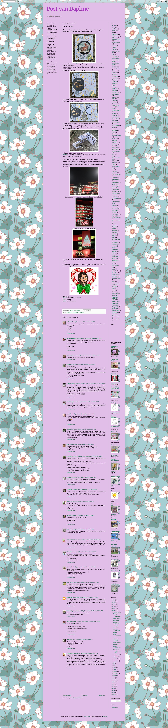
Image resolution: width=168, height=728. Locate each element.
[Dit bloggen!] (85, 310)
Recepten (114, 226)
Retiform (114, 235)
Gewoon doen (114, 559)
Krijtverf (114, 161)
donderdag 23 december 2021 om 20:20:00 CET (87, 539)
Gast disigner (115, 94)
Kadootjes (114, 142)
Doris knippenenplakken (73, 611)
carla (68, 321)
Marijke (69, 429)
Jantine (69, 567)
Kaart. (113, 132)
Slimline (114, 253)
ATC (113, 32)
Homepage (85, 695)
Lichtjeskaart (115, 166)
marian (69, 477)
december (116, 612)
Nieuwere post (67, 695)
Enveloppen (115, 76)
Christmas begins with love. (117, 651)
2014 (113, 690)
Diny (68, 444)
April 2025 (119, 523)
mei (114, 667)
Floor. (113, 87)
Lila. (113, 169)
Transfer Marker (116, 278)
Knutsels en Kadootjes (114, 416)
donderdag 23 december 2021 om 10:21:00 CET (87, 355)
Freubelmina (70, 653)
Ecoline (114, 74)
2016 (113, 686)
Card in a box (115, 51)
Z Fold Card (115, 312)
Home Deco (115, 115)
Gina (68, 529)
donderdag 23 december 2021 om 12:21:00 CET (83, 429)
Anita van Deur (71, 355)
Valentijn (114, 286)
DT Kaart (114, 72)
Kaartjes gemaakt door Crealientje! (115, 461)
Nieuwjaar (114, 196)
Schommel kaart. (116, 239)
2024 (113, 604)
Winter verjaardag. (117, 647)
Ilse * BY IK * (70, 582)
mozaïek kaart (116, 191)
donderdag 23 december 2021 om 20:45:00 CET (83, 567)
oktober (115, 657)
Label (113, 164)
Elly (68, 501)
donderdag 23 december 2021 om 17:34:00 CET (81, 501)
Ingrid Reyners (71, 539)
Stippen (119, 587)
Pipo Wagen (115, 214)
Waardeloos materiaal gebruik (115, 298)
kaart (113, 127)
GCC (64, 299)
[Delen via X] (87, 310)
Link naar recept (116, 174)
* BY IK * (113, 519)
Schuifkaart (115, 244)
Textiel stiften (115, 271)
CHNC (64, 301)
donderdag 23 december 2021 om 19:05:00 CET (82, 515)
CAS (113, 53)
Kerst (113, 146)
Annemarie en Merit (72, 456)
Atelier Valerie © (115, 571)
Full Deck (114, 90)
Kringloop (114, 162)
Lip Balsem (115, 177)
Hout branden (115, 117)
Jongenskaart (115, 125)
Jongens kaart (115, 122)
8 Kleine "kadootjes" (117, 629)
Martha (78, 64)
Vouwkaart (81, 312)
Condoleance (115, 58)
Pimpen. (114, 212)
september (116, 659)
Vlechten (114, 292)
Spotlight (114, 258)
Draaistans (69, 312)
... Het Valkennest (115, 531)
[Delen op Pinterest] (90, 310)
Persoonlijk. (115, 210)
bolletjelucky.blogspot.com (73, 383)
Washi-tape (115, 303)
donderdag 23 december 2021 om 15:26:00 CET (90, 456)
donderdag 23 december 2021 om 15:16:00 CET (82, 444)
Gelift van (114, 100)
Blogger (105, 716)
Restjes (114, 234)
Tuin (113, 281)
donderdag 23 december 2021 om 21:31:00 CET (86, 582)
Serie (113, 247)
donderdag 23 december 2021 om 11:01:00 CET (93, 383)
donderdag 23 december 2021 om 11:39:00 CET (82, 414)
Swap (113, 264)
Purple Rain (116, 620)
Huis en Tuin (115, 118)
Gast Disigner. (117, 618)
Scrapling (114, 246)
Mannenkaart (115, 179)
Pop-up (114, 216)
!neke (68, 639)
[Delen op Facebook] (88, 310)
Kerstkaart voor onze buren (116, 624)
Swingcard (115, 265)
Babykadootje (115, 36)
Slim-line (114, 251)
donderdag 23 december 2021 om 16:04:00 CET (85, 489)
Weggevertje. (115, 308)
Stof (113, 262)
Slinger (114, 255)
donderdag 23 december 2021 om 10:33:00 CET (83, 364)
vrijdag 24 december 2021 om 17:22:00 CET (81, 639)
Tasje (113, 269)
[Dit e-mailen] (83, 310)
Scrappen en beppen (114, 347)
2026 (113, 600)
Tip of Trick (115, 274)
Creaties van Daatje (114, 360)
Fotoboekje (115, 88)
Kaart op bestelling (114, 129)
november (116, 654)
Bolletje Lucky (114, 374)
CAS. (113, 54)
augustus (115, 661)
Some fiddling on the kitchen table (115, 388)
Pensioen (114, 207)
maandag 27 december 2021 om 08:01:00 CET (86, 653)
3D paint (114, 25)
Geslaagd (114, 102)
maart (115, 671)
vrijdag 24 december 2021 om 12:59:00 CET (91, 611)
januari (115, 675)
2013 (113, 692)
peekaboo (114, 205)
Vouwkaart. (115, 295)
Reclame (114, 228)
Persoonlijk (115, 208)
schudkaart (115, 242)
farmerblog (70, 597)
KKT (113, 154)
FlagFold (114, 81)
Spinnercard (115, 256)
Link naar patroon (114, 172)
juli (114, 663)
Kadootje (114, 140)
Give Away (114, 103)
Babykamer (115, 38)
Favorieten (115, 78)
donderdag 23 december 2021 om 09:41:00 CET (82, 321)
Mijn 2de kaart (117, 642)
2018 (113, 682)
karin (68, 414)
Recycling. (114, 232)
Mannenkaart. (115, 182)
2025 (113, 602)
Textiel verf (115, 272)
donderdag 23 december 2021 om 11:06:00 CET (87, 401)
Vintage (114, 290)
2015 (113, 688)
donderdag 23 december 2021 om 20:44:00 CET (83, 552)
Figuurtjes (114, 79)
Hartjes (114, 113)
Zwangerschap (116, 315)
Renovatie (119, 562)
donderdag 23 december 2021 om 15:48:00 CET (83, 477)
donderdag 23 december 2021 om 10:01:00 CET (89, 338)
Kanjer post (115, 144)
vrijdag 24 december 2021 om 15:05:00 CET (89, 621)
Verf (113, 288)
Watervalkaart (115, 305)
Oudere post (102, 695)
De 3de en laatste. (116, 639)
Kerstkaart (75, 312)
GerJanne (113, 491)
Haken (113, 108)
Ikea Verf (114, 120)
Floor (113, 85)
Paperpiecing (115, 201)
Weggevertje (115, 307)
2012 (113, 694)
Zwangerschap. (116, 319)
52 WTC (65, 298)
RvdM (113, 237)
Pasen (113, 203)
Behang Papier (116, 42)
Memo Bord (115, 184)
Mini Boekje (115, 186)
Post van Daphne (68, 8)
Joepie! (115, 632)
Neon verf (114, 195)
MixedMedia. (115, 189)
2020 (113, 678)
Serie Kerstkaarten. (117, 636)
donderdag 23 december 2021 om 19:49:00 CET (82, 529)
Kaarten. (114, 134)
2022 (113, 608)
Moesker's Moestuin (114, 545)
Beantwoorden (71, 333)
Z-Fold (113, 314)
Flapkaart (114, 83)
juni (114, 665)
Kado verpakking (116, 135)
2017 (113, 684)
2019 (113, 680)
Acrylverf (114, 29)
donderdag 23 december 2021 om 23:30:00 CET (85, 597)
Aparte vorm (115, 30)
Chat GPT (114, 56)
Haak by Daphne (115, 476)
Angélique (69, 489)
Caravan (114, 49)
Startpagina (115, 707)
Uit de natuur (115, 283)
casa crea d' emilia (71, 338)
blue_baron (87, 716)
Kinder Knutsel (116, 151)
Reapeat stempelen (114, 224)
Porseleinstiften (116, 217)
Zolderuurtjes (114, 431)
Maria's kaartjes (115, 584)
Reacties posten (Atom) (77, 697)
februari (115, 673)
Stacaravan (115, 260)
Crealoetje (113, 403)
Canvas (114, 47)
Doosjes (114, 66)
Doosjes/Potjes (116, 68)
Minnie (114, 187)
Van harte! (119, 351)
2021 (113, 610)
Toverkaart (115, 276)
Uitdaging (114, 284)
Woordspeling (115, 310)
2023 (113, 606)
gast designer (115, 92)
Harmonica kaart (116, 110)
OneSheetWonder (116, 198)
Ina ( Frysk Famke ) (72, 621)
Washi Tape (115, 301)
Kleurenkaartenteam (116, 158)
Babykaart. (115, 34)
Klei (113, 156)
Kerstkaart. (115, 149)
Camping (114, 45)
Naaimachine (115, 193)
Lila (113, 168)
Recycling (114, 230)
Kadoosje (114, 138)
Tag (113, 267)
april (114, 669)
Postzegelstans (116, 220)
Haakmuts (113, 445)
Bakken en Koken (116, 39)
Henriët (69, 552)
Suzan (68, 515)
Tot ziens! (119, 494)
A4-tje (113, 27)
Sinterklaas (115, 249)
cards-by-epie (70, 401)
